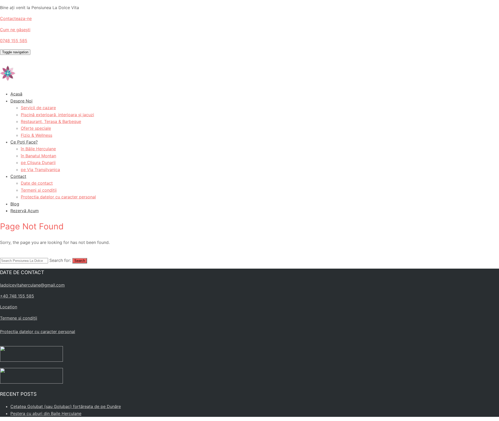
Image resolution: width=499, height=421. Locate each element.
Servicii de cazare (38, 107)
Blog (14, 203)
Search (79, 261)
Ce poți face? (24, 142)
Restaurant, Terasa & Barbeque (51, 121)
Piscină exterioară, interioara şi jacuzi (57, 114)
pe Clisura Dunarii (38, 162)
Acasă (16, 93)
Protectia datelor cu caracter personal (58, 196)
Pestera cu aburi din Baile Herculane (45, 413)
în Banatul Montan (38, 155)
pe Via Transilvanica (40, 169)
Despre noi (21, 100)
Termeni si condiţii (39, 190)
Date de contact (37, 183)
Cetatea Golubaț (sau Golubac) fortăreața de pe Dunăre (65, 406)
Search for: (60, 260)
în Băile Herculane (38, 148)
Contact (18, 176)
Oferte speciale (36, 128)
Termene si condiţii (18, 318)
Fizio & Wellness (36, 135)
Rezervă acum (24, 210)
